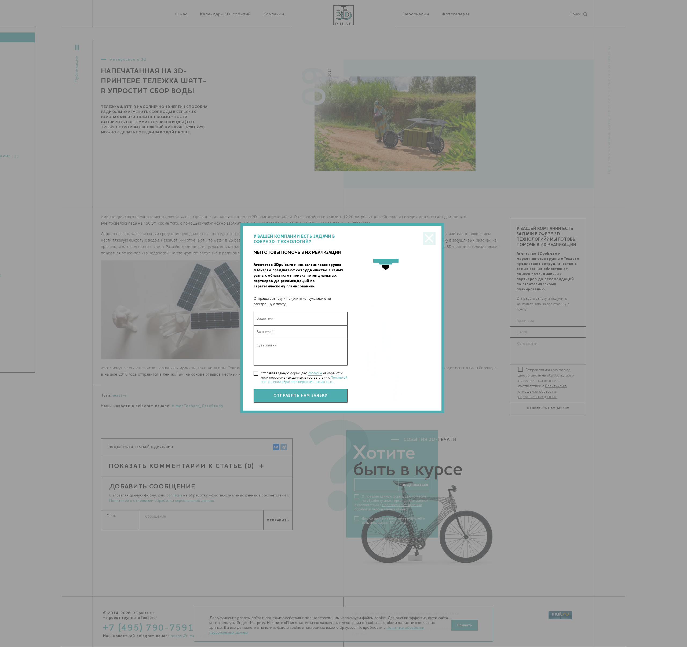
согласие (315, 373)
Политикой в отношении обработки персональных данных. (304, 379)
